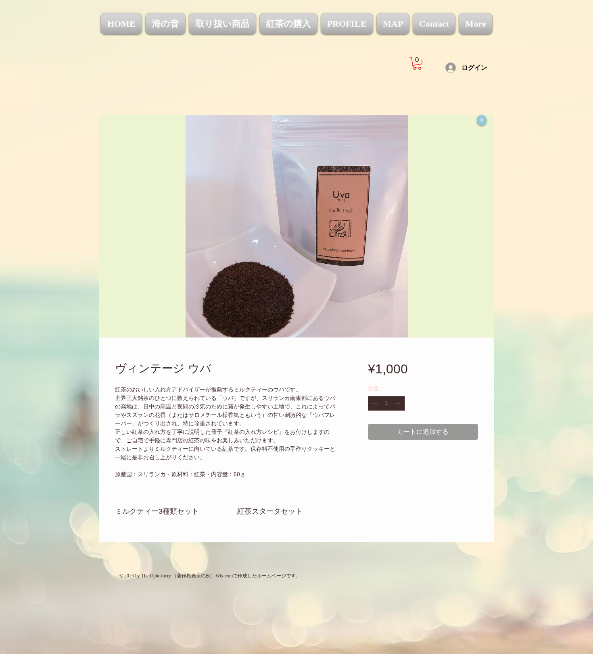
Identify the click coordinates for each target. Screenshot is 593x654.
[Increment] (399, 403)
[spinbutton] (386, 403)
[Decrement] (374, 403)
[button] (417, 63)
